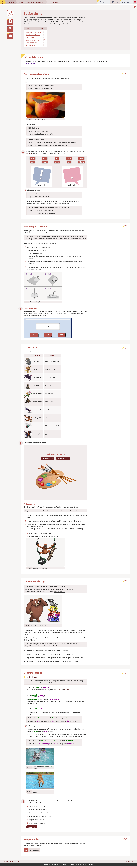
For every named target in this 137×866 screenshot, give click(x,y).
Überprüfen (31, 827)
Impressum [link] (81, 864)
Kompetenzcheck (31, 45)
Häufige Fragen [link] (89, 864)
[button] (10, 36)
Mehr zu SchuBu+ (29, 63)
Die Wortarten (30, 37)
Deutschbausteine (31, 42)
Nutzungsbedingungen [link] (63, 864)
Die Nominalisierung (32, 40)
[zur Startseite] (3, 2)
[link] (10, 22)
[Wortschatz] (10, 13)
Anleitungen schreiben (33, 35)
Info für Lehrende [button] (31, 677)
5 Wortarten (48, 458)
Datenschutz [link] (74, 864)
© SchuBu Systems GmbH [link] (50, 864)
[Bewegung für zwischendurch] (134, 859)
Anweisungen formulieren (34, 32)
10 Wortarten (64, 458)
